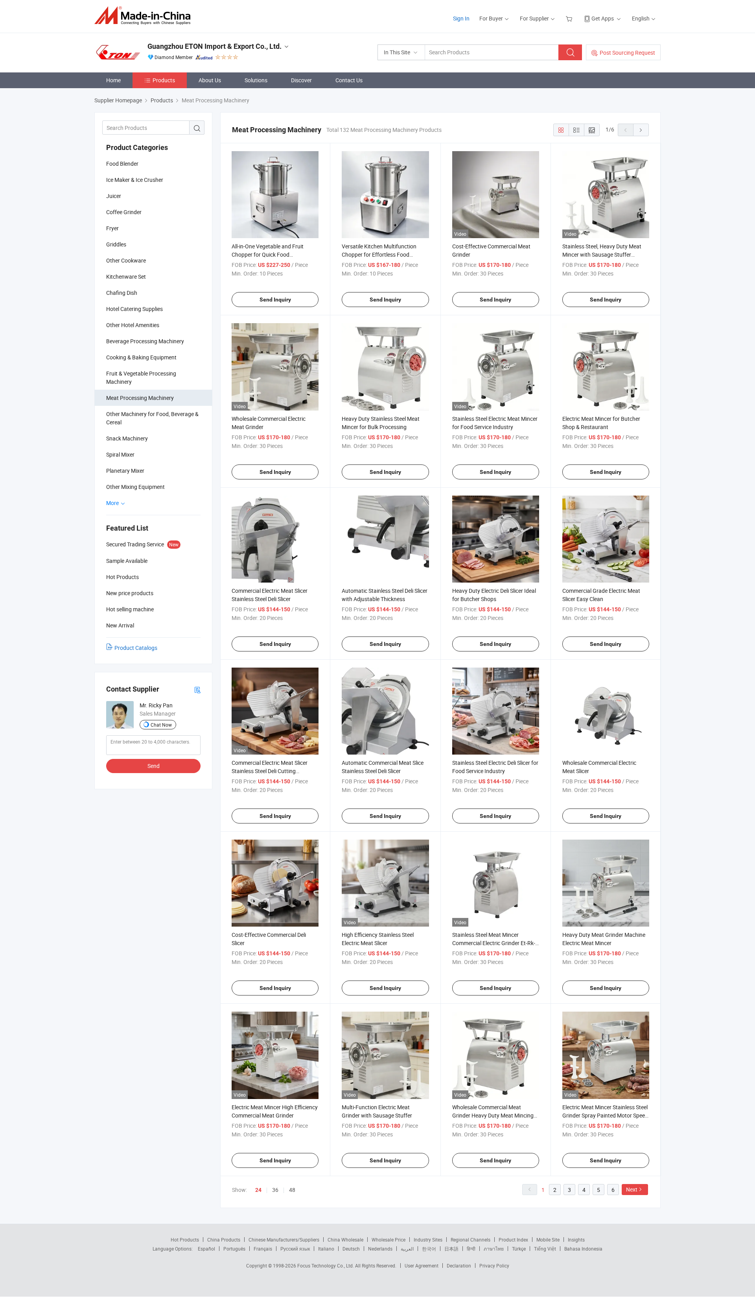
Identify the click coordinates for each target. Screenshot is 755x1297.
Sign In (461, 18)
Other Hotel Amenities (132, 325)
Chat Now (161, 725)
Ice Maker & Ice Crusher (134, 179)
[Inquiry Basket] (570, 18)
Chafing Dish (121, 292)
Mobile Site (548, 1239)
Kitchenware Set (126, 276)
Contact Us (349, 80)
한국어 (429, 1248)
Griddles (116, 244)
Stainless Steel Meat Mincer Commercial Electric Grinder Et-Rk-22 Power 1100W (493, 943)
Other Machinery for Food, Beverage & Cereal (152, 418)
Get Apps (602, 18)
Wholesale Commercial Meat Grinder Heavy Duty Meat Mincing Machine (493, 1115)
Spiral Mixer (120, 454)
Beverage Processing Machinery (145, 341)
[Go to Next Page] (640, 130)
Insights (576, 1239)
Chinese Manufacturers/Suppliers (284, 1239)
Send (153, 766)
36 (275, 1189)
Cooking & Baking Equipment (141, 357)
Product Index (513, 1239)
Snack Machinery (127, 438)
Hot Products (185, 1239)
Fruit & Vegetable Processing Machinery (141, 377)
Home (113, 80)
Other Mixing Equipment (135, 486)
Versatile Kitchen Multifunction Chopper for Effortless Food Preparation (379, 254)
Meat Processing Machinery (140, 397)
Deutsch (351, 1248)
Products (164, 80)
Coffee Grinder (124, 212)
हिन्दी (471, 1248)
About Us (210, 80)
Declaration (459, 1265)
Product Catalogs (135, 647)
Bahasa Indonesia (583, 1248)
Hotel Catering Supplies (134, 309)
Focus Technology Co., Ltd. (326, 1265)
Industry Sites (428, 1239)
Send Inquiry (275, 299)
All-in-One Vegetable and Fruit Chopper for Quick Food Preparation (268, 254)
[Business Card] (197, 689)
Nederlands (380, 1248)
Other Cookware (126, 260)
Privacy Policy (494, 1265)
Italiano (326, 1248)
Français (263, 1248)
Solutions (256, 80)
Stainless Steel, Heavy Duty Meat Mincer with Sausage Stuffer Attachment (601, 254)
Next (631, 1189)
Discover (301, 80)
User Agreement (421, 1265)
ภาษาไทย (494, 1248)
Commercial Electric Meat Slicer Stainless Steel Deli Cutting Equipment (270, 771)
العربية (407, 1248)
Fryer (112, 228)
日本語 (451, 1248)
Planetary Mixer (125, 470)
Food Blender (122, 163)
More (113, 503)
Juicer (113, 196)
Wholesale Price (388, 1239)
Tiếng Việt (545, 1248)
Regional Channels (470, 1239)
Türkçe (519, 1248)
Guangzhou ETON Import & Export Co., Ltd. (214, 46)
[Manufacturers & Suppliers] (144, 15)
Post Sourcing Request (627, 52)
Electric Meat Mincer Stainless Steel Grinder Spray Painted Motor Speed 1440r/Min (605, 1115)
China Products (223, 1239)
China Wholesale (345, 1239)
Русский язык (295, 1248)
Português (234, 1248)
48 (292, 1189)
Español (206, 1248)
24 (258, 1190)
